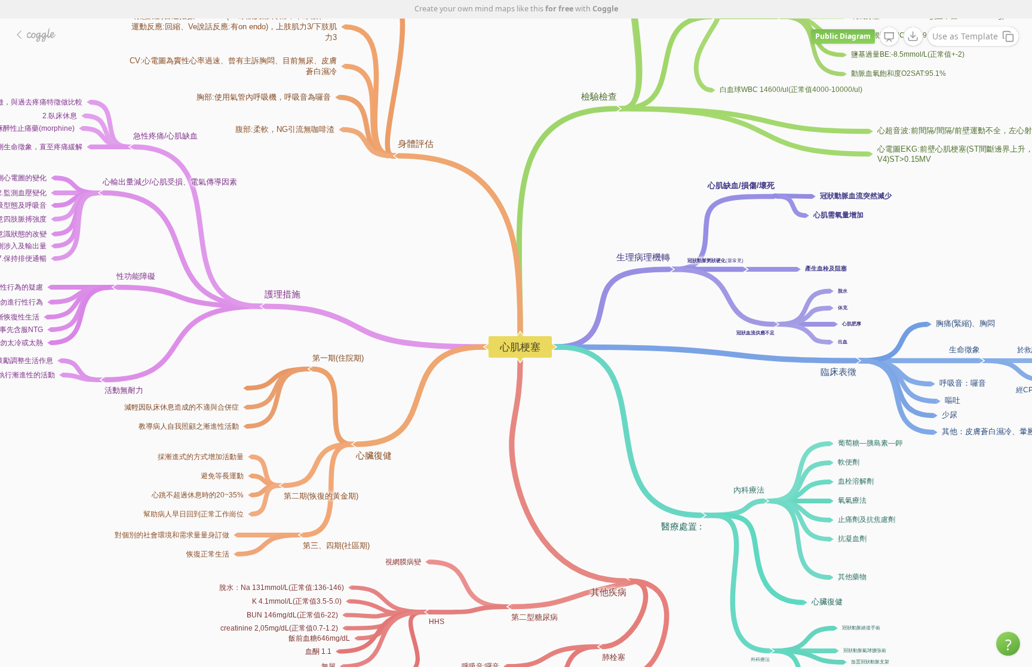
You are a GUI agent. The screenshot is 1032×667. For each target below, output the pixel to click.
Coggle (605, 9)
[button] (1008, 644)
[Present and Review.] (889, 37)
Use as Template (965, 36)
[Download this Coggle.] (913, 36)
